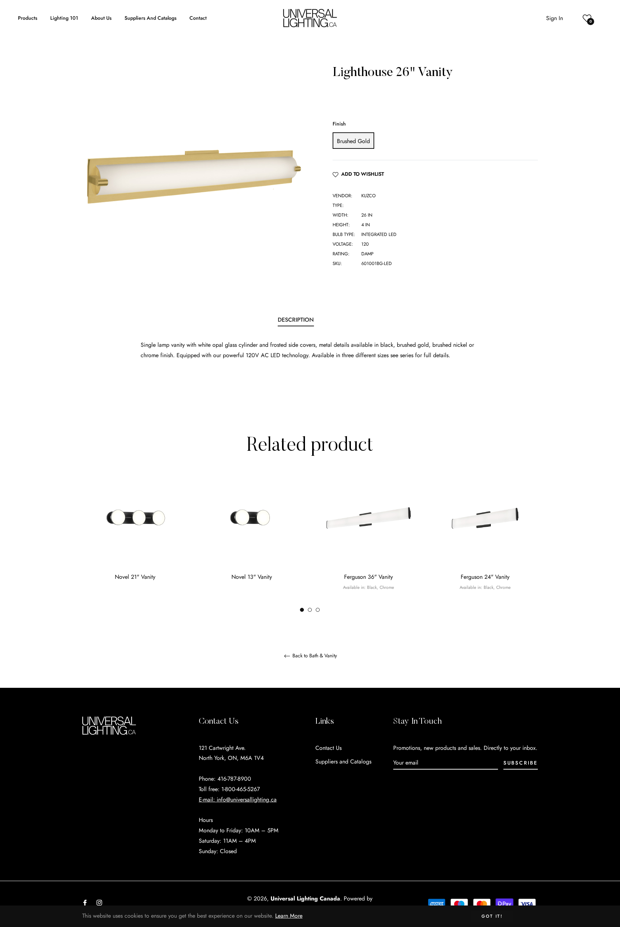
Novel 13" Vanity (251, 577)
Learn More (288, 916)
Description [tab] (296, 320)
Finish (339, 123)
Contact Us (328, 748)
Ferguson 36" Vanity (368, 577)
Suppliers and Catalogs (343, 761)
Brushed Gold (353, 141)
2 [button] (310, 610)
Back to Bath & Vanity (314, 656)
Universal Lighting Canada (305, 898)
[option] (135, 537)
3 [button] (318, 610)
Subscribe (520, 762)
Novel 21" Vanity (135, 577)
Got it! (492, 916)
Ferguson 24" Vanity (485, 577)
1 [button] (302, 610)
